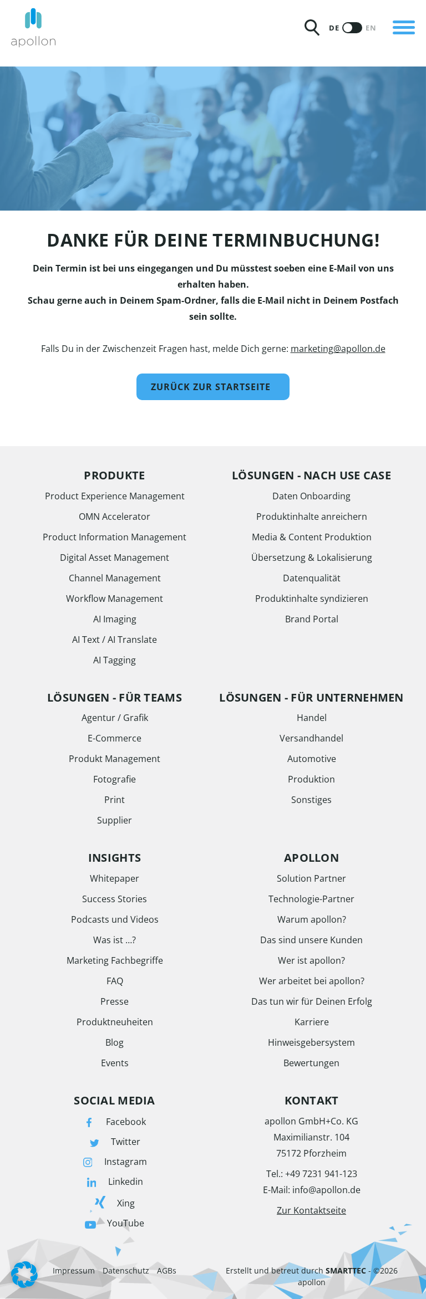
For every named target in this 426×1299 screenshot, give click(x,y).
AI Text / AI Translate (114, 639)
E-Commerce (114, 738)
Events (115, 1063)
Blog (114, 1042)
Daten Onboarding (311, 496)
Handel (312, 718)
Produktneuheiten (115, 1022)
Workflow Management (114, 598)
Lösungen (100, 51)
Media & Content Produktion (312, 537)
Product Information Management (114, 537)
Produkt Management (114, 759)
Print (114, 800)
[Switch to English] (352, 27)
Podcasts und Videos (115, 919)
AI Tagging (114, 660)
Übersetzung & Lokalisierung (311, 557)
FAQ (114, 981)
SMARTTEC (346, 1270)
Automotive (311, 759)
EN (371, 28)
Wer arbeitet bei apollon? (311, 981)
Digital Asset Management (114, 557)
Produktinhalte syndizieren (311, 598)
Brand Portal (311, 619)
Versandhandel (311, 738)
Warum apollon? (311, 919)
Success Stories (114, 899)
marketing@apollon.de (338, 348)
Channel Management (115, 578)
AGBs (166, 1270)
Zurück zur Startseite (211, 387)
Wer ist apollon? (311, 960)
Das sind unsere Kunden (311, 940)
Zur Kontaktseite (311, 1210)
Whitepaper (114, 878)
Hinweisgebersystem (311, 1042)
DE (334, 28)
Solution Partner (311, 878)
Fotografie (114, 779)
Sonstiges (311, 800)
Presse (114, 1001)
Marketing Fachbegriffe (115, 960)
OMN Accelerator (114, 516)
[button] (24, 1274)
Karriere (312, 1022)
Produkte (98, 13)
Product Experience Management (115, 496)
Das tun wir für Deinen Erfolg (311, 1001)
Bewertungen (311, 1063)
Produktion (311, 779)
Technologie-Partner (311, 899)
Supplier (114, 820)
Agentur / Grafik (115, 718)
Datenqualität (312, 578)
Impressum (74, 1270)
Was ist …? (114, 940)
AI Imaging (114, 619)
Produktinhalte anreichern (311, 516)
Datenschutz (126, 1270)
